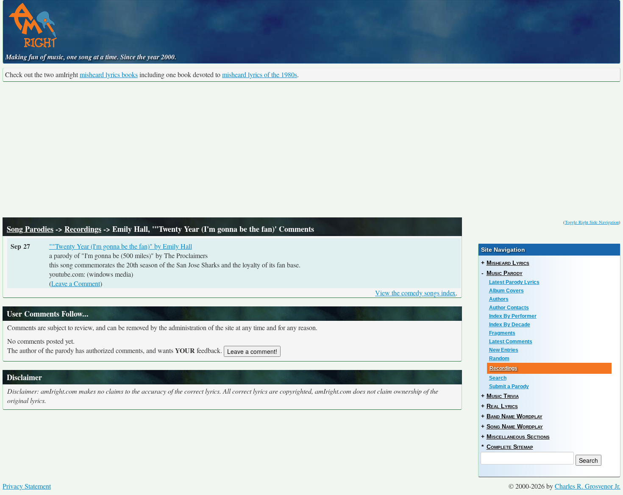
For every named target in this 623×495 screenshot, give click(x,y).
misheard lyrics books (109, 74)
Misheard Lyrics (508, 262)
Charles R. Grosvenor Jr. (587, 485)
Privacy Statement (27, 485)
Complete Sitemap (510, 446)
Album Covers (506, 291)
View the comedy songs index (415, 292)
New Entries (503, 350)
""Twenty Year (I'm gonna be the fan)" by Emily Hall (120, 246)
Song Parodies (30, 228)
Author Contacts (509, 308)
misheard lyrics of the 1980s (259, 74)
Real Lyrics (502, 406)
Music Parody (505, 273)
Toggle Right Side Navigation (592, 222)
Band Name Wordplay (514, 416)
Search (497, 378)
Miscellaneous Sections (518, 436)
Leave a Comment (75, 283)
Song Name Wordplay (515, 426)
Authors (499, 299)
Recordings (82, 228)
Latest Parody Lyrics (514, 282)
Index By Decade (509, 325)
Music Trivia (503, 395)
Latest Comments (510, 342)
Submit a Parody (509, 386)
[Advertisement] (311, 149)
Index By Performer (513, 316)
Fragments (502, 333)
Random (499, 359)
